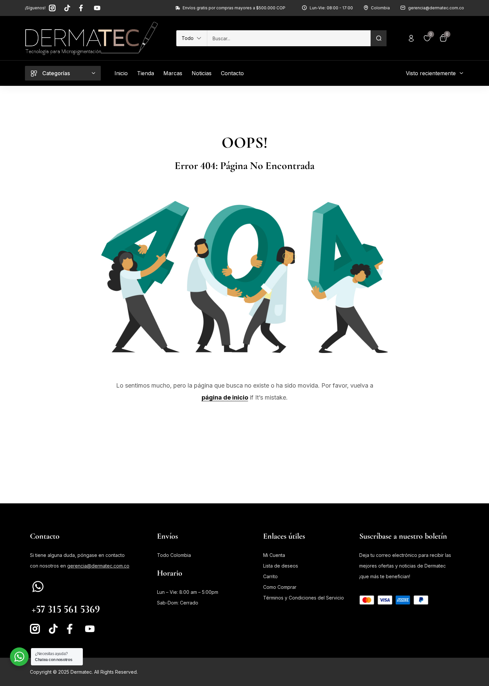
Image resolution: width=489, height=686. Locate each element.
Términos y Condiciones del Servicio (303, 597)
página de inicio (225, 397)
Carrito (270, 576)
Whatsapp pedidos (53, 598)
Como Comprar (279, 587)
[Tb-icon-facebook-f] (82, 8)
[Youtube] (97, 8)
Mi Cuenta (274, 555)
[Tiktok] (67, 8)
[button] (191, 38)
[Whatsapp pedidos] (38, 586)
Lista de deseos (280, 566)
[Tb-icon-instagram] (52, 8)
